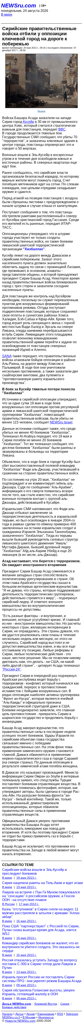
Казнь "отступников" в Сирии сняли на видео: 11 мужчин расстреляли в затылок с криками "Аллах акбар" (41, 913)
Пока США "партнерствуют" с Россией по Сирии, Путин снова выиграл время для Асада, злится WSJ (40, 930)
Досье (19, 1014)
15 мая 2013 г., (26, 955)
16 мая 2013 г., (26, 921)
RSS (60, 1014)
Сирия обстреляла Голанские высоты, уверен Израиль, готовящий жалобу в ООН (38, 992)
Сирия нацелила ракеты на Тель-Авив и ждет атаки (42, 883)
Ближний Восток (45, 1003)
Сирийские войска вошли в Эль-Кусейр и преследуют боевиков (34, 871)
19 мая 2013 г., (26, 877)
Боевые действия (14, 1007)
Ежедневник (45, 1014)
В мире (6, 14)
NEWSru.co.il (11, 1017)
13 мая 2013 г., (26, 972)
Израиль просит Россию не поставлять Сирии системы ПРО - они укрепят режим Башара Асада (41, 979)
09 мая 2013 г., (26, 985)
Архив (30, 1014)
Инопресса (46, 1017)
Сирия (64, 1003)
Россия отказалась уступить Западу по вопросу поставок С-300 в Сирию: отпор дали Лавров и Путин (39, 964)
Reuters (41, 111)
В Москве (29, 1017)
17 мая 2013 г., (29, 904)
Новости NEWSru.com (20, 1020)
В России (8, 904)
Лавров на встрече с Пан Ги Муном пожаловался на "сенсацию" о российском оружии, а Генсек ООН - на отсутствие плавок (41, 896)
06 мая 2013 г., (26, 998)
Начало (7, 1014)
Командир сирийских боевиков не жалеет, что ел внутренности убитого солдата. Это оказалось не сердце (41, 947)
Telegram (72, 1014)
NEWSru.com (18, 5)
